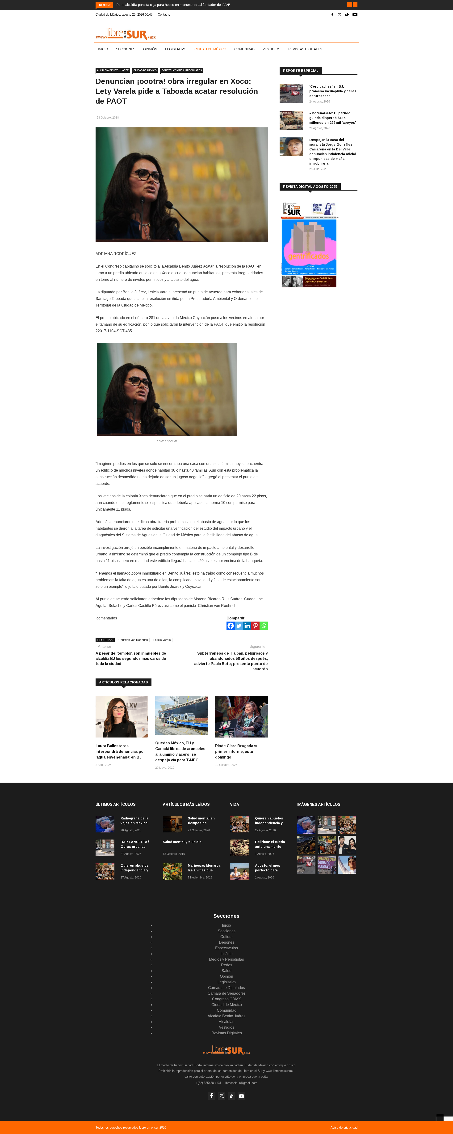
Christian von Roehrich (133, 640)
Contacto (164, 14)
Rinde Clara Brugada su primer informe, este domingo (237, 751)
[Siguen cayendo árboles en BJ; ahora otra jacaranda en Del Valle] (327, 853)
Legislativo (175, 49)
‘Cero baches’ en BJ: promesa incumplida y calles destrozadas (333, 91)
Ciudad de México (210, 49)
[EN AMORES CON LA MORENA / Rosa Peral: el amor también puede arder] (347, 853)
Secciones (125, 49)
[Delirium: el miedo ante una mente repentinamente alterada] (240, 849)
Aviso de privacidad (344, 1127)
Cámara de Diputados (226, 988)
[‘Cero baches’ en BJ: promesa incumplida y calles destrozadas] (293, 94)
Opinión (150, 49)
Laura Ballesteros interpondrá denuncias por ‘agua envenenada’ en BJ (120, 751)
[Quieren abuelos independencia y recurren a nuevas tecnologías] (106, 872)
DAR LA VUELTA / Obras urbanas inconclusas (135, 846)
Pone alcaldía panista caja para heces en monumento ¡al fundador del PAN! (173, 5)
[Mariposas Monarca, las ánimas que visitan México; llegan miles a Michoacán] (173, 872)
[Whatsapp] (264, 626)
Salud (226, 971)
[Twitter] (239, 626)
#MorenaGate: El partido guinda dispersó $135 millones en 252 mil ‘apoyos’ (332, 117)
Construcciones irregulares (182, 70)
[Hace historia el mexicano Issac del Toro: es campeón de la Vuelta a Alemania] (347, 872)
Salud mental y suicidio (182, 842)
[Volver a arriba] (440, 1117)
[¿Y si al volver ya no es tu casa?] (327, 872)
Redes (226, 965)
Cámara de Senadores (227, 993)
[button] (349, 4)
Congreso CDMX (226, 999)
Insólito (227, 954)
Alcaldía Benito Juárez (113, 70)
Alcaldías (226, 1022)
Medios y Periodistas (226, 959)
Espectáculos (226, 948)
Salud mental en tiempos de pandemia (201, 823)
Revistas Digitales (305, 49)
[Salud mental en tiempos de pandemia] (173, 825)
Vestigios (271, 49)
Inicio (103, 49)
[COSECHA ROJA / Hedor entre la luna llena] (306, 853)
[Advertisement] (315, 330)
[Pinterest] (255, 626)
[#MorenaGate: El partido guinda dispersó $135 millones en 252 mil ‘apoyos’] (293, 121)
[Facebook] (230, 626)
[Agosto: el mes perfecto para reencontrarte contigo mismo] (240, 872)
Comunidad (244, 49)
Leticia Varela (162, 640)
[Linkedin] (247, 626)
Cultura (226, 937)
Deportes (226, 942)
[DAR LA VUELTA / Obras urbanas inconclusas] (106, 849)
